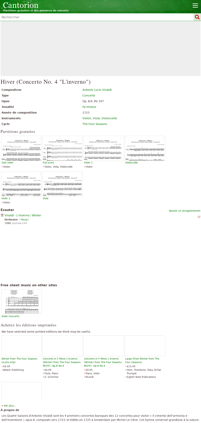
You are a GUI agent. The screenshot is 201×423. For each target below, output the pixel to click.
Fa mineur (89, 106)
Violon (86, 118)
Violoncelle (109, 118)
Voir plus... (10, 405)
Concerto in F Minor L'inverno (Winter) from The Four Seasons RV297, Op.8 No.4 (61, 362)
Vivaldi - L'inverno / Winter (23, 215)
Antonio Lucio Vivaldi (97, 89)
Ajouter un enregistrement (184, 210)
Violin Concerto (10, 316)
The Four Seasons (94, 124)
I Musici (24, 219)
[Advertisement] (100, 48)
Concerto (88, 95)
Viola (96, 118)
